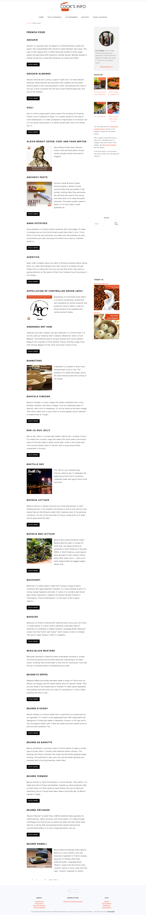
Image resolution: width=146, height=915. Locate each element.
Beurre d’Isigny (37, 708)
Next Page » (53, 879)
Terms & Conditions (39, 907)
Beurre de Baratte (39, 742)
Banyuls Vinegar (38, 396)
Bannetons (34, 360)
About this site (39, 901)
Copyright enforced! (39, 905)
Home (29, 23)
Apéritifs (33, 257)
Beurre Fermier (37, 776)
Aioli (30, 107)
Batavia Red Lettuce (41, 534)
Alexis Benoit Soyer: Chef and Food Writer (57, 141)
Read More (33, 64)
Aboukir (32, 40)
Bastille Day (35, 464)
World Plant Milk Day (101, 283)
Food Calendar (106, 907)
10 (45, 879)
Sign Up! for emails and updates (73, 901)
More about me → (107, 67)
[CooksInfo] (73, 12)
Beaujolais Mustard (41, 651)
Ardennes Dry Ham (39, 327)
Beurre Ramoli (37, 844)
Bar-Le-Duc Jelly (38, 430)
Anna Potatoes (37, 223)
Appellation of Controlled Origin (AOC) (55, 291)
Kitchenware (107, 905)
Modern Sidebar (110, 145)
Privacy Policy (39, 903)
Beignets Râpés (37, 674)
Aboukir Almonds (39, 74)
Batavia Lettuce (38, 500)
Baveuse (32, 617)
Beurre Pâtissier (38, 810)
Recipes (106, 901)
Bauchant (34, 580)
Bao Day (97, 312)
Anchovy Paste (37, 177)
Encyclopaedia (106, 903)
